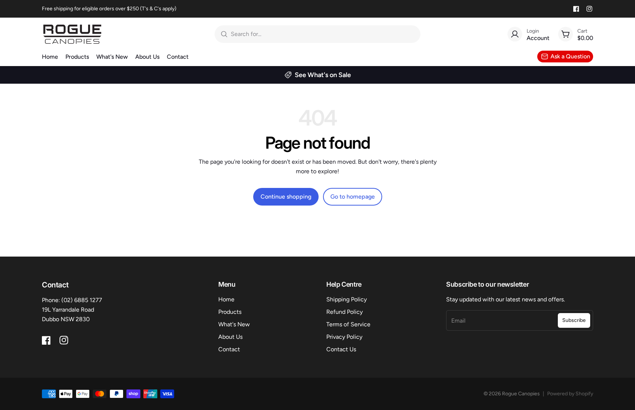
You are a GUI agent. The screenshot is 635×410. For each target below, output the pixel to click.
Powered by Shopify (570, 394)
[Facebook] (576, 9)
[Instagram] (589, 9)
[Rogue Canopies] (72, 34)
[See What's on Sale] (317, 75)
